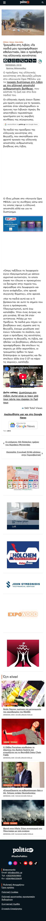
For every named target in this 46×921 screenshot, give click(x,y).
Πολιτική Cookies (10, 892)
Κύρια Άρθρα (19, 42)
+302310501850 (13, 876)
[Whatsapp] (18, 60)
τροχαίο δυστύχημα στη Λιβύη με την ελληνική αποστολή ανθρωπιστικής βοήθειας (23, 85)
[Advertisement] (23, 173)
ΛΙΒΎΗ (9, 430)
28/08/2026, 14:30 (8, 795)
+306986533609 (14, 879)
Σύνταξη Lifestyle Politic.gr (24, 714)
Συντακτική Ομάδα (11, 904)
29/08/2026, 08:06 (9, 714)
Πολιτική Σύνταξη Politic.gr (23, 795)
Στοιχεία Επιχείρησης (12, 909)
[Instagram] (14, 60)
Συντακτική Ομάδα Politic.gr (24, 834)
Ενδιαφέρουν (8, 785)
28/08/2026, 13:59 (8, 834)
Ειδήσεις (6, 42)
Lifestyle (6, 704)
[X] (9, 60)
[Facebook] (5, 60)
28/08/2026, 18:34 (8, 757)
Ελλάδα (6, 823)
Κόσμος (11, 42)
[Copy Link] (30, 60)
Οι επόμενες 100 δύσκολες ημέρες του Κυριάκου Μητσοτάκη (22, 443)
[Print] (26, 60)
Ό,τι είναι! (14, 704)
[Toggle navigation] (4, 2)
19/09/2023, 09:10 (13, 65)
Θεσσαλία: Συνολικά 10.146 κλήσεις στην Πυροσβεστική (23, 453)
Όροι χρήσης (8, 888)
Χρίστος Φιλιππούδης (16, 68)
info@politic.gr (15, 873)
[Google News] (34, 60)
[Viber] (22, 60)
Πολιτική (24, 785)
